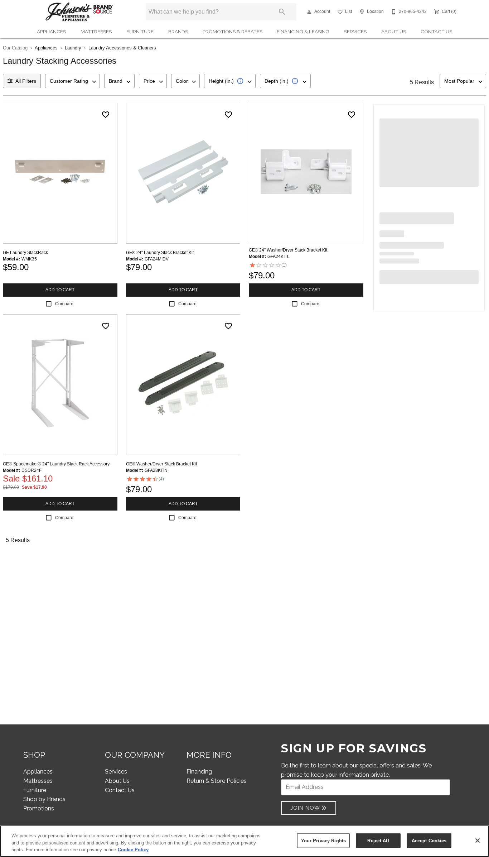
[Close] (477, 840)
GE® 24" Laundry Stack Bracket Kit (160, 252)
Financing (199, 771)
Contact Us (436, 31)
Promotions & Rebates (232, 31)
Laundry (73, 48)
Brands (178, 31)
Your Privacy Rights (323, 840)
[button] (309, 12)
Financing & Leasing (303, 31)
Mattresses (96, 31)
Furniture (140, 31)
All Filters (25, 81)
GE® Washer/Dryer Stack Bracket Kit (161, 463)
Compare (64, 303)
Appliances (51, 31)
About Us (393, 31)
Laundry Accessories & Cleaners (122, 48)
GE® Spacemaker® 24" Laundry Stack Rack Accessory (56, 463)
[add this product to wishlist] (105, 114)
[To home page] (79, 12)
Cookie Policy (133, 849)
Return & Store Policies (217, 780)
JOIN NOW (305, 808)
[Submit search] (282, 11)
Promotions (38, 808)
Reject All (378, 840)
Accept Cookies (429, 840)
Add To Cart (59, 289)
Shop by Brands (44, 799)
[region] (244, 841)
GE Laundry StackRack (25, 252)
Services (355, 31)
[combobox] (72, 81)
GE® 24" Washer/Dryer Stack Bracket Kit (288, 250)
